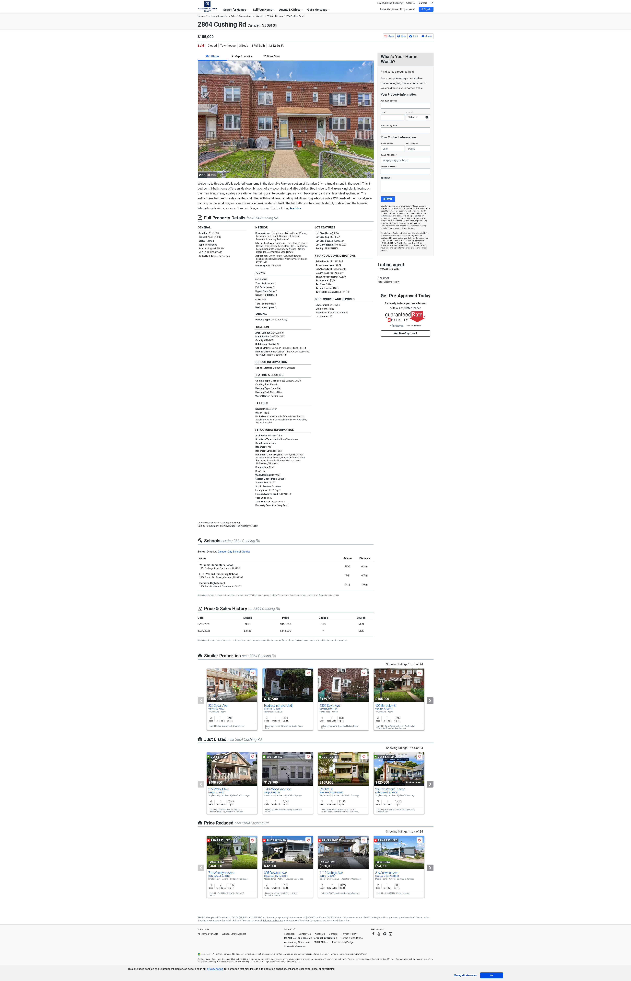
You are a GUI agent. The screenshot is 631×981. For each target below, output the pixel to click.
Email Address (389, 155)
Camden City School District (234, 551)
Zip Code (389, 125)
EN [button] (432, 3)
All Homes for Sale (208, 933)
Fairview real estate (273, 920)
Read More (295, 208)
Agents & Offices (290, 9)
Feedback (289, 934)
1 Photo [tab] (214, 56)
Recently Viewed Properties (396, 9)
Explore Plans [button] (360, 954)
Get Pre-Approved (405, 333)
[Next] (430, 700)
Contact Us (305, 933)
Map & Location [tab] (243, 56)
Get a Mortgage (317, 9)
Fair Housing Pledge (343, 942)
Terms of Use (411, 248)
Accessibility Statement (297, 942)
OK (491, 975)
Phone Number (389, 166)
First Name (387, 143)
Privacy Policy (349, 933)
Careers (423, 3)
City (383, 112)
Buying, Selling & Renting (390, 3)
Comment (386, 178)
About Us (411, 3)
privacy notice (215, 968)
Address (389, 101)
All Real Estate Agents (234, 933)
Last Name (412, 143)
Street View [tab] (273, 56)
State (409, 112)
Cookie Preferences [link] (295, 946)
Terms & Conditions (352, 937)
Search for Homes (234, 9)
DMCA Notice (321, 942)
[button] (426, 9)
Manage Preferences (465, 975)
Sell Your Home (263, 9)
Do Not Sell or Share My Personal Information (310, 937)
